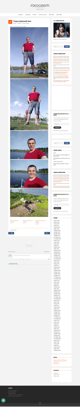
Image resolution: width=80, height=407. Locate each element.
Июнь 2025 (56, 243)
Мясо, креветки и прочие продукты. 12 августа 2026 (61, 77)
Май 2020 (56, 345)
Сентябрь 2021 (57, 318)
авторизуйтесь (47, 251)
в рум (65, 360)
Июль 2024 (56, 262)
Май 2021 (56, 325)
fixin (15, 23)
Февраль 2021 (57, 330)
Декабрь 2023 (57, 273)
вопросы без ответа (58, 360)
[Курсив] (15, 259)
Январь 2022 (57, 312)
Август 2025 (57, 240)
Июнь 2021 (56, 323)
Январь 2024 (57, 272)
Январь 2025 (57, 252)
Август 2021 (57, 320)
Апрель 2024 (57, 267)
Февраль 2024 (57, 270)
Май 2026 (56, 225)
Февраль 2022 (57, 310)
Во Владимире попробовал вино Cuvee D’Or (61, 68)
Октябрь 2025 (57, 237)
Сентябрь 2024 (57, 258)
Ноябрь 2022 (57, 295)
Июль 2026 (56, 222)
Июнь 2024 (56, 263)
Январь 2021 (57, 332)
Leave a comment (26, 23)
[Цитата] (23, 259)
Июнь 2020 (56, 343)
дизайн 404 (56, 362)
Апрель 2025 (57, 247)
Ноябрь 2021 (57, 315)
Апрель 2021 (57, 327)
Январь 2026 (57, 232)
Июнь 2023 (56, 283)
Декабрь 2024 (57, 253)
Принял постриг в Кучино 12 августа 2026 (61, 57)
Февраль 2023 (57, 290)
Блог (15, 230)
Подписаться (57, 127)
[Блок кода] (25, 259)
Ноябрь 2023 (57, 275)
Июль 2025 (56, 242)
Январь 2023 (57, 292)
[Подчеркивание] (17, 259)
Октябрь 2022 (57, 297)
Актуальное (20, 14)
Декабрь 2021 (57, 313)
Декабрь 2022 (57, 293)
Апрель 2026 (57, 227)
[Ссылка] (27, 259)
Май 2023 (56, 285)
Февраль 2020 (57, 350)
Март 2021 (56, 328)
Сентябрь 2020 (57, 338)
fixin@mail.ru (55, 373)
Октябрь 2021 (57, 317)
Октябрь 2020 (57, 337)
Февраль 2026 (57, 230)
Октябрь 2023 (57, 277)
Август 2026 (57, 220)
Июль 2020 (56, 342)
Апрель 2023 (57, 287)
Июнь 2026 (56, 223)
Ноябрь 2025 (57, 235)
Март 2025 (56, 248)
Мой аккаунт (51, 14)
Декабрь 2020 (57, 333)
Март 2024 (56, 268)
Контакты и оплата (43, 14)
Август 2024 (57, 260)
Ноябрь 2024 (57, 255)
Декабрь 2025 (57, 233)
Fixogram (40, 6)
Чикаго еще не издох (57, 62)
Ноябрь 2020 (57, 335)
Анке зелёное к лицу (66, 70)
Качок (54, 65)
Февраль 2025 (57, 250)
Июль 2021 (56, 322)
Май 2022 (56, 305)
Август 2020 (57, 340)
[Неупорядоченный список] (22, 259)
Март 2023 (56, 288)
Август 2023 (57, 280)
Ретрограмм (27, 14)
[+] (30, 259)
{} (28, 259)
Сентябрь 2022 (57, 298)
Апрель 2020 (57, 347)
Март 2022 (56, 308)
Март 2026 (56, 228)
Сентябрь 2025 (57, 238)
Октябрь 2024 (57, 257)
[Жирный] (14, 259)
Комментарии (59, 14)
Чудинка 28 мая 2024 (14, 220)
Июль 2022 (56, 302)
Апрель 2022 (57, 307)
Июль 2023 (56, 282)
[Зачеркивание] (19, 259)
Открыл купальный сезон (28, 220)
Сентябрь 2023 (57, 278)
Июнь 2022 (56, 303)
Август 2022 (57, 300)
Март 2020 (56, 348)
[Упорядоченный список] (20, 259)
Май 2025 (56, 245)
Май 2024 (56, 265)
